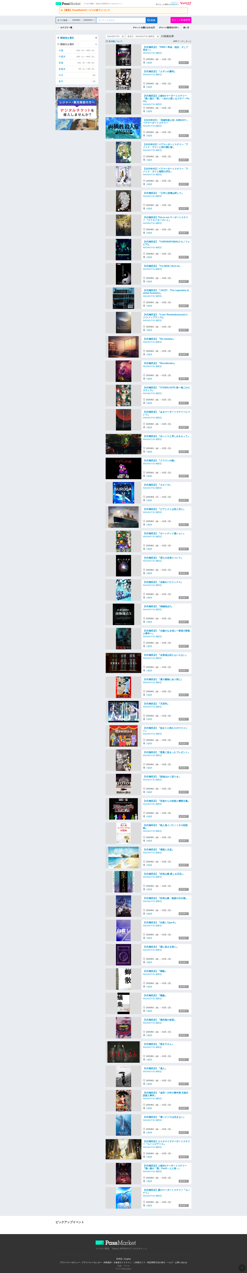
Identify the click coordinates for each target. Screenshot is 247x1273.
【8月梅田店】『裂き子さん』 (158, 1044)
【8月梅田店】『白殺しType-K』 (160, 922)
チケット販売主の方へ (169, 27)
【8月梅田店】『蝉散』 (155, 971)
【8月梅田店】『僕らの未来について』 (163, 558)
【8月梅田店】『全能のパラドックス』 (163, 582)
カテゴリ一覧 (66, 27)
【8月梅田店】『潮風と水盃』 (158, 849)
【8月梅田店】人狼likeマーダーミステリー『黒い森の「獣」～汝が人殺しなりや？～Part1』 (166, 98)
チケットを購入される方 (144, 27)
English (127, 1259)
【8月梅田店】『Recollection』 (159, 363)
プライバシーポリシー (70, 1262)
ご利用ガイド (139, 1262)
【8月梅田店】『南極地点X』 (158, 606)
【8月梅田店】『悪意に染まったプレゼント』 (166, 752)
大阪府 (149, 63)
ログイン (174, 2)
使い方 (186, 27)
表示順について (115, 41)
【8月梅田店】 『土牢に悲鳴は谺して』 (163, 193)
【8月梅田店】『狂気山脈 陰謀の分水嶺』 (165, 898)
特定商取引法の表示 (156, 1262)
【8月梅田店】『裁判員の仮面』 (159, 1020)
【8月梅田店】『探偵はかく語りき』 (162, 776)
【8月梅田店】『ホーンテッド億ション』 (164, 533)
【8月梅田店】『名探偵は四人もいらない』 (165, 655)
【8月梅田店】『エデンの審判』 (159, 71)
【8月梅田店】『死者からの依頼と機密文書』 (166, 801)
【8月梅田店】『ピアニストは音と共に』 (164, 509)
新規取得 (174, 4)
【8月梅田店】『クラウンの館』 (159, 460)
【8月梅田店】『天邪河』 (156, 703)
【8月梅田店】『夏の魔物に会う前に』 (163, 679)
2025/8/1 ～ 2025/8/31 (82, 20)
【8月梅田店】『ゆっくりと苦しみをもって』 (166, 436)
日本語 (119, 1259)
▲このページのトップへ (242, 1268)
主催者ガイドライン (122, 1262)
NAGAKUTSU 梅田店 (152, 53)
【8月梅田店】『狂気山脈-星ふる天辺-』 (164, 874)
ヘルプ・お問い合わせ (177, 1262)
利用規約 (108, 1262)
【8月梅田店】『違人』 (155, 1068)
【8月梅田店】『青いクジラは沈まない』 (164, 1117)
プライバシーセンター (92, 1262)
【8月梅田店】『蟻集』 (155, 995)
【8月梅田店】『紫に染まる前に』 (161, 947)
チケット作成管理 (181, 20)
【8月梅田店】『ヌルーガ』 (157, 485)
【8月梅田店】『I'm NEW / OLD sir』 (162, 266)
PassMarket (68, 3)
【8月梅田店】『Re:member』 (159, 339)
